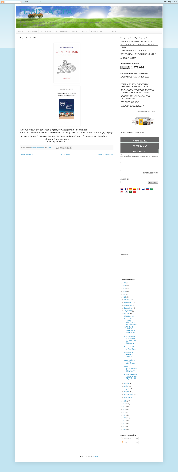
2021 (124, 294)
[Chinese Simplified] (135, 192)
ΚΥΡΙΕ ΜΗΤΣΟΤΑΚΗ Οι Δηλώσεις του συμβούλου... (130, 369)
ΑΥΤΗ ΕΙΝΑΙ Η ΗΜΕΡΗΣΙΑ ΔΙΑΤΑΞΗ (128, 354)
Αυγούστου (128, 311)
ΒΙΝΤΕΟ (21, 31)
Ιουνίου (127, 383)
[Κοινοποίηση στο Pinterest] (70, 148)
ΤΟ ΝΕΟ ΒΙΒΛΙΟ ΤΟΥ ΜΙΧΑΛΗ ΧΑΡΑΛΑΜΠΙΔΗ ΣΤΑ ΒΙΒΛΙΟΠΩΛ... (130, 340)
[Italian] (139, 189)
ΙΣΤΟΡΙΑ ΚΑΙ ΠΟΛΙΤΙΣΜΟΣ (66, 31)
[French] (127, 189)
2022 (124, 291)
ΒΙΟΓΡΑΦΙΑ (32, 31)
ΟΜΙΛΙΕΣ (84, 31)
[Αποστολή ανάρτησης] (57, 147)
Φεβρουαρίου (129, 394)
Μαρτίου (127, 392)
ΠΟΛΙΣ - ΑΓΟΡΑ (46, 12)
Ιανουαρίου (128, 397)
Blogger (95, 456)
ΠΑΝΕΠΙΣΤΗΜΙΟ (97, 31)
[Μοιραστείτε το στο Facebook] (68, 148)
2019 (124, 401)
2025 (124, 283)
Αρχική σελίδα (65, 154)
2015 (124, 412)
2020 (124, 297)
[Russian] (148, 189)
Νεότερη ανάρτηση (27, 154)
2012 (124, 421)
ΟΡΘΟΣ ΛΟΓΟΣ (129, 316)
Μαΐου (126, 386)
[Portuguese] (152, 189)
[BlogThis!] (63, 148)
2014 (124, 415)
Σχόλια (125, 442)
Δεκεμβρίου (128, 299)
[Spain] (135, 189)
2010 (124, 426)
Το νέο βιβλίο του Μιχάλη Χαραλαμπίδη (129, 362)
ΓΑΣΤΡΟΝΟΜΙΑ (46, 31)
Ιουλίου (127, 313)
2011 (124, 423)
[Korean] (127, 192)
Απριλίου (127, 389)
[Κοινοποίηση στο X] (66, 148)
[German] (131, 189)
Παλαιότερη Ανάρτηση (105, 154)
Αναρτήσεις (127, 439)
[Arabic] (131, 192)
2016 (124, 409)
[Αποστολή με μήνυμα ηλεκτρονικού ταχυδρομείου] (61, 148)
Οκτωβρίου (128, 305)
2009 (124, 429)
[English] (122, 189)
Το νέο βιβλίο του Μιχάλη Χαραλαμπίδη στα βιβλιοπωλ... (130, 321)
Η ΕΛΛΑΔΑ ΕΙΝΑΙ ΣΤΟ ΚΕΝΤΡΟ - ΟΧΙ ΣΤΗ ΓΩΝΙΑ (130, 348)
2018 (124, 404)
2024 (124, 286)
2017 (124, 406)
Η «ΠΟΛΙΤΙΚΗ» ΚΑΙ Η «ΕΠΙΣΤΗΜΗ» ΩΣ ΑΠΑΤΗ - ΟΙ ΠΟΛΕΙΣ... (130, 377)
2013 (124, 418)
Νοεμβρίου (128, 302)
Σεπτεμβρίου (128, 308)
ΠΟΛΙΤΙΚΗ (112, 31)
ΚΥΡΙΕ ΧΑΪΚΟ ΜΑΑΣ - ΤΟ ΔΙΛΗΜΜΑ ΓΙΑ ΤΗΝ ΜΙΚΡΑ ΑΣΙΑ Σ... (130, 330)
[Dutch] (144, 189)
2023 (124, 288)
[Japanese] (122, 192)
